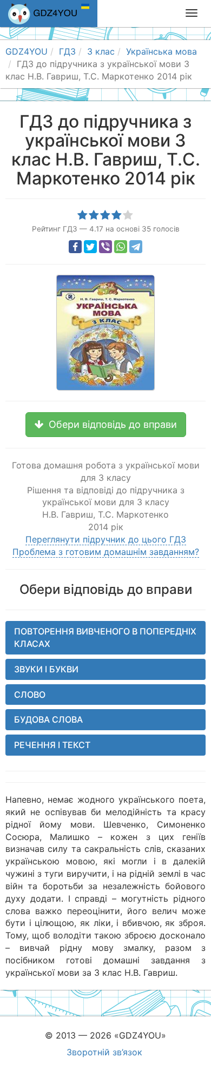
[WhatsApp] (120, 246)
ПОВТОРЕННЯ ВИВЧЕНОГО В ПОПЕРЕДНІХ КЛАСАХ (105, 637)
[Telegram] (135, 246)
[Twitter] (90, 246)
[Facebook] (75, 246)
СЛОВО (29, 694)
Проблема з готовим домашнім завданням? (105, 551)
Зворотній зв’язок (104, 1052)
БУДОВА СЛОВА (48, 719)
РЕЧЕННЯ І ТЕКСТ (52, 744)
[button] (105, 424)
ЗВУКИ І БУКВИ (46, 669)
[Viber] (105, 246)
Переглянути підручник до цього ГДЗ (105, 539)
